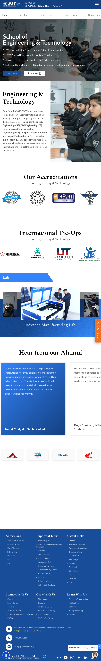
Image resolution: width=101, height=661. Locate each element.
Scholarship (12, 552)
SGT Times (73, 571)
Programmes (45, 14)
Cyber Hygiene (44, 581)
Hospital (41, 550)
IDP (70, 582)
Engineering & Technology (43, 4)
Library (72, 563)
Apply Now (12, 73)
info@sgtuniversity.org (24, 646)
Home (4, 14)
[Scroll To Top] (99, 646)
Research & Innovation (78, 599)
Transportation (75, 552)
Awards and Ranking (46, 610)
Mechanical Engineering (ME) (17, 136)
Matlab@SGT (75, 559)
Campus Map (20, 630)
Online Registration (98, 330)
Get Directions (35, 630)
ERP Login (11, 618)
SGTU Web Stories (46, 618)
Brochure (11, 555)
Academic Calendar (77, 544)
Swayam (41, 577)
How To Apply (13, 544)
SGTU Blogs (43, 614)
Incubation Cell (44, 562)
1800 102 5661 (20, 638)
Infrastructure (44, 554)
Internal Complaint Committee (20, 614)
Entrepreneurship (76, 610)
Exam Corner (12, 603)
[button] (7, 307)
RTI (9, 559)
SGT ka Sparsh (44, 573)
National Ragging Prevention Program (49, 545)
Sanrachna (73, 606)
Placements (70, 14)
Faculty (23, 14)
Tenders (10, 606)
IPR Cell (72, 578)
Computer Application (32, 132)
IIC (70, 574)
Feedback (73, 567)
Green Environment (46, 566)
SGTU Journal (44, 558)
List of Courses (13, 548)
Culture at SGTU (45, 606)
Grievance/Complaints (78, 548)
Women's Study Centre (47, 569)
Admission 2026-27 (15, 540)
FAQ (9, 563)
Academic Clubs (14, 610)
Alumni (72, 540)
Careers (41, 603)
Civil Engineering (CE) (31, 125)
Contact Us (12, 599)
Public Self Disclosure (47, 585)
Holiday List (74, 555)
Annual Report (44, 540)
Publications (74, 603)
